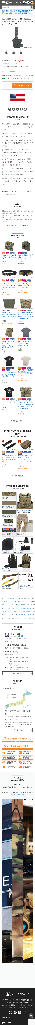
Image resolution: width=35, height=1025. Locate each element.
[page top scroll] (31, 1015)
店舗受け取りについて (17, 795)
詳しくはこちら (17, 673)
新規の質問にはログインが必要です (18, 225)
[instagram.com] (24, 1012)
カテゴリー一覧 (13, 605)
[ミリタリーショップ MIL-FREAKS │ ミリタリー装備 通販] (13, 2)
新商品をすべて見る (17, 421)
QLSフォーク (6, 171)
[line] (19, 1012)
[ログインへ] (28, 2)
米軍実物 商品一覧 (23, 601)
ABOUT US (6, 1017)
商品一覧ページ (13, 598)
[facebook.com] (15, 1012)
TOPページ (4, 598)
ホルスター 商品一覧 (24, 611)
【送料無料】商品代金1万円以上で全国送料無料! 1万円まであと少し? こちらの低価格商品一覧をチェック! (17, 13)
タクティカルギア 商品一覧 (26, 618)
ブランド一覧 (12, 601)
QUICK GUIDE (7, 1023)
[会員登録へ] (24, 2)
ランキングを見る (17, 476)
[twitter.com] (10, 1012)
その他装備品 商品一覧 (25, 608)
